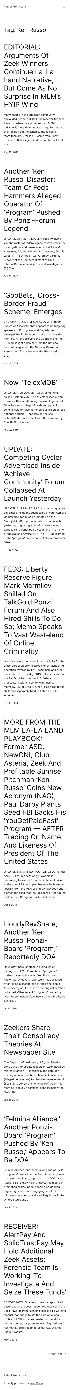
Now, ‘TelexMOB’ (30, 382)
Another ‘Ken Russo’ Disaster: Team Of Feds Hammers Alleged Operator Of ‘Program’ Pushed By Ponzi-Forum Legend (32, 200)
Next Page (58, 1353)
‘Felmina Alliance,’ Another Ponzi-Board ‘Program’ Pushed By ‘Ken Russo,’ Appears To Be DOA (34, 1139)
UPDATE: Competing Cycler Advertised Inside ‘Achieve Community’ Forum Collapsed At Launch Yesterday (34, 473)
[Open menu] (64, 7)
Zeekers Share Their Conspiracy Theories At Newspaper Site (31, 1039)
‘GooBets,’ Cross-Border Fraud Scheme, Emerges (33, 303)
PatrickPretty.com (15, 6)
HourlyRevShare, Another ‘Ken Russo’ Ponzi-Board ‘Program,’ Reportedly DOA (30, 940)
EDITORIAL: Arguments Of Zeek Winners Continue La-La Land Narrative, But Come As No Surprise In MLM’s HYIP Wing (32, 76)
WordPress (36, 1383)
